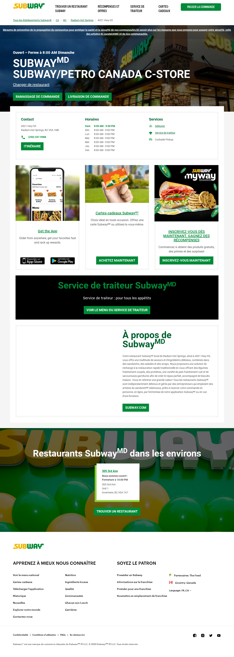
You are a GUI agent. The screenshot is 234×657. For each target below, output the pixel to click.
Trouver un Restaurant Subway (71, 9)
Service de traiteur (165, 132)
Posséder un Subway (129, 575)
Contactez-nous (23, 617)
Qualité (69, 589)
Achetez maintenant (117, 260)
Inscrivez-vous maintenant (186, 260)
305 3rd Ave (110, 471)
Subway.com (135, 407)
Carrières (71, 610)
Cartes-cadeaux (22, 582)
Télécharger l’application (28, 589)
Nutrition (70, 575)
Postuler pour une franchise (134, 589)
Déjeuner (160, 126)
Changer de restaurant (31, 84)
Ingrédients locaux (76, 582)
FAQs (63, 635)
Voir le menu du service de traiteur (117, 310)
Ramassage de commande (38, 96)
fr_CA (179, 590)
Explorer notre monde (26, 610)
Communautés (74, 596)
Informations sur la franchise (134, 582)
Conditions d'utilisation (44, 635)
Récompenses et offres (108, 9)
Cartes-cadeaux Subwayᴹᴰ (117, 213)
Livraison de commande (88, 96)
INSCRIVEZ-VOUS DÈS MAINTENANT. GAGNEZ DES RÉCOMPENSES (186, 236)
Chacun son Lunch (76, 603)
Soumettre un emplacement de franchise (142, 596)
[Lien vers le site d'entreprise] (28, 558)
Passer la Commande (201, 7)
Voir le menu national (26, 575)
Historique (19, 596)
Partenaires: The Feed (187, 575)
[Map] (65, 371)
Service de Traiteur (137, 9)
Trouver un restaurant (117, 511)
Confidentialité (20, 635)
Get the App (47, 231)
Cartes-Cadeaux (164, 9)
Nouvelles (19, 603)
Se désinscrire (77, 635)
